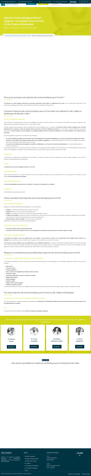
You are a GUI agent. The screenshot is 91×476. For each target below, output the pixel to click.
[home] (6, 453)
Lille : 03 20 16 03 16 (46, 1)
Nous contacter (84, 1)
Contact (26, 470)
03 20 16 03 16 (50, 461)
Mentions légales (86, 474)
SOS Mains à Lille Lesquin (30, 461)
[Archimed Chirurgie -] (9, 3)
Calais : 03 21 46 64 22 (61, 1)
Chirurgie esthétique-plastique (31, 458)
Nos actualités (8, 428)
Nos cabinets (28, 463)
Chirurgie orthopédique (30, 456)
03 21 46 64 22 (50, 468)
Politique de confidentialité (74, 474)
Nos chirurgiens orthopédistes (8, 1)
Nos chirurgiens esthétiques (25, 1)
